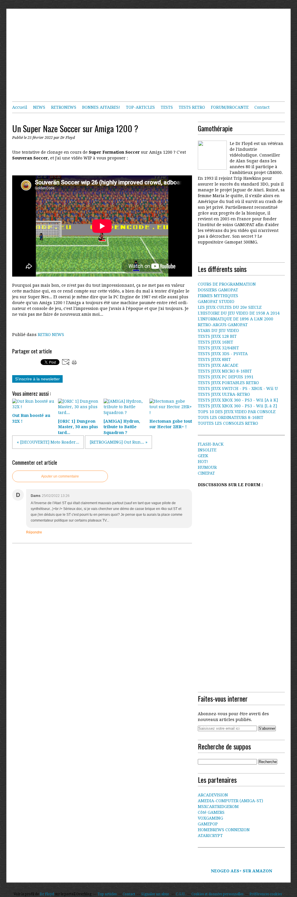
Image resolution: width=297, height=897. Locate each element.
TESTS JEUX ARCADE (218, 365)
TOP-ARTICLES (140, 107)
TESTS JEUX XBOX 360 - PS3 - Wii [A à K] (238, 400)
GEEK (203, 455)
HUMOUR (207, 467)
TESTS (167, 107)
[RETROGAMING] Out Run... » (118, 442)
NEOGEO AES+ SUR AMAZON (241, 871)
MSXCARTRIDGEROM (218, 806)
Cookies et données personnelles (217, 894)
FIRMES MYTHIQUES (218, 295)
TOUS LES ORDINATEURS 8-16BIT (230, 417)
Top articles (107, 894)
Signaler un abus (155, 894)
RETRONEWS (63, 107)
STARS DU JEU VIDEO (218, 330)
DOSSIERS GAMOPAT (218, 290)
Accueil (19, 107)
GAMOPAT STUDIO (216, 301)
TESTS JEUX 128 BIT (217, 336)
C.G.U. (180, 894)
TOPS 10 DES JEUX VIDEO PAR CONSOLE (237, 411)
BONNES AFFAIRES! (101, 107)
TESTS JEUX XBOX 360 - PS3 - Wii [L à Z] (237, 406)
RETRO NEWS (51, 334)
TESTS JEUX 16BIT (215, 342)
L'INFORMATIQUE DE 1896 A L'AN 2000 (235, 319)
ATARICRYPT (210, 835)
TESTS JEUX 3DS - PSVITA (223, 353)
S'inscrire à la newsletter (37, 379)
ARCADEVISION (213, 795)
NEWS (39, 107)
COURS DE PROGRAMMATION (227, 284)
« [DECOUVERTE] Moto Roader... (48, 442)
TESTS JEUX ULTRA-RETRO (224, 394)
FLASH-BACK (211, 444)
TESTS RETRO (192, 107)
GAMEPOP (208, 824)
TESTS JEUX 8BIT (214, 359)
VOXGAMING (210, 818)
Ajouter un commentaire (60, 476)
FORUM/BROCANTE (230, 107)
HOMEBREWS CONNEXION (224, 829)
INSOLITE (207, 450)
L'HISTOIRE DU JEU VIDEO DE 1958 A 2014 (239, 313)
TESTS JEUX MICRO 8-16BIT (225, 371)
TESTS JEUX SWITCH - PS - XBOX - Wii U (238, 388)
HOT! (203, 461)
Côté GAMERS (211, 812)
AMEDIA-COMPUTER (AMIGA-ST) (230, 800)
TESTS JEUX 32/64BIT (218, 348)
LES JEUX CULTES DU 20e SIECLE (230, 307)
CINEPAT (206, 473)
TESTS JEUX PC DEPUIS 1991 (225, 377)
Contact (261, 107)
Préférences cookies (265, 894)
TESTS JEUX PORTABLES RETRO (228, 382)
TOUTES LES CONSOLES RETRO (228, 423)
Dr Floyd (47, 894)
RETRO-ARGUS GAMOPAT (223, 324)
